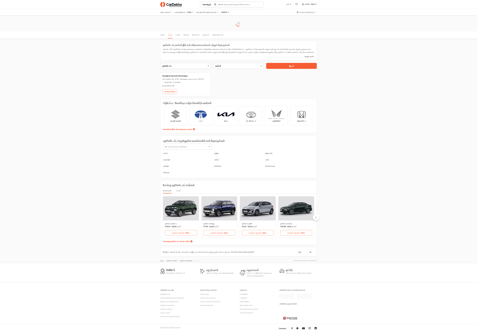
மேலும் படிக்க (309, 56)
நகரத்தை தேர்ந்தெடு (306, 12)
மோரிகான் (217, 166)
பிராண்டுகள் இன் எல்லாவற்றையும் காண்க (177, 129)
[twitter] (297, 329)
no (310, 252)
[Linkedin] (316, 329)
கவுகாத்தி (166, 160)
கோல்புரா (166, 172)
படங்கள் (177, 35)
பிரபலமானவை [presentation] (167, 191)
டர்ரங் (267, 160)
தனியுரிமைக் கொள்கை (167, 305)
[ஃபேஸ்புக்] (292, 329)
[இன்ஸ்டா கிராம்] (310, 329)
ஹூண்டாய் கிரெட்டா (171, 224)
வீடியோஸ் (186, 35)
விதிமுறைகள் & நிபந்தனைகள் (169, 301)
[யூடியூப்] (303, 329)
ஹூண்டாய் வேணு (209, 224)
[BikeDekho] (286, 308)
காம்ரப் (165, 153)
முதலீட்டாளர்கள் (165, 313)
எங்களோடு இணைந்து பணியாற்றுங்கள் (172, 298)
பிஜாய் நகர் (268, 153)
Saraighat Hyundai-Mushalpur (175, 76)
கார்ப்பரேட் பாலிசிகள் (166, 309)
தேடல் (291, 66)
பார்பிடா (216, 160)
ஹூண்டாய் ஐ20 (247, 224)
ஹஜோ (216, 153)
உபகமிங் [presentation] (178, 191)
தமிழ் (288, 4)
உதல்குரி (166, 166)
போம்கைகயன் (270, 166)
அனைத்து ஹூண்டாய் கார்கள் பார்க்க (176, 241)
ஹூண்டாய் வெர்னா (286, 224)
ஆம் (299, 252)
